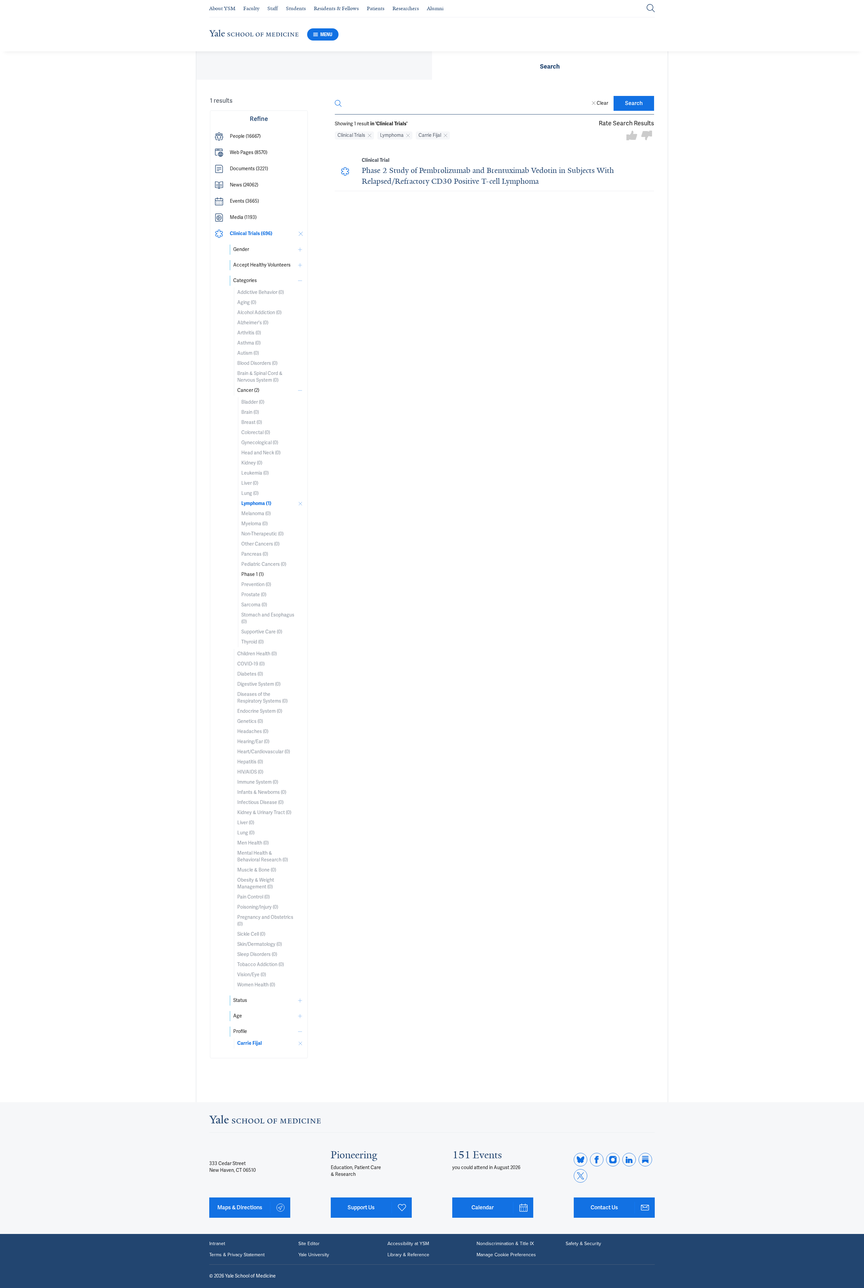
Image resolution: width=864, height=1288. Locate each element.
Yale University (313, 1255)
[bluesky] (580, 1159)
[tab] (550, 65)
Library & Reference (408, 1255)
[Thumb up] (631, 136)
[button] (259, 136)
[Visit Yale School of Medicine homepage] (265, 1121)
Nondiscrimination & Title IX (505, 1243)
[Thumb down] (646, 136)
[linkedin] (629, 1159)
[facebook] (596, 1159)
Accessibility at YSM (408, 1243)
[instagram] (613, 1159)
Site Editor (309, 1243)
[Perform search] (651, 8)
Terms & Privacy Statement (237, 1255)
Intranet (217, 1243)
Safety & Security (583, 1243)
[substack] (645, 1159)
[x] (580, 1176)
